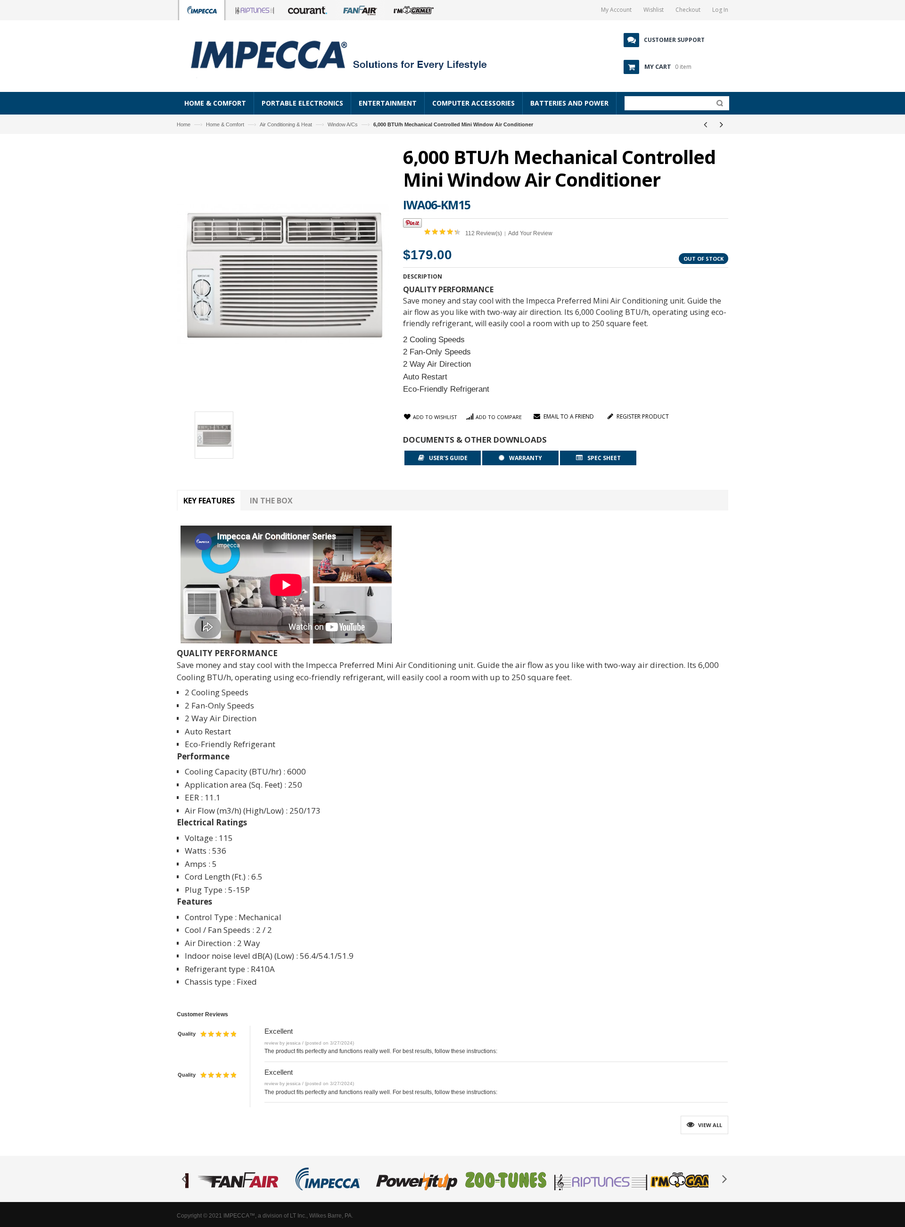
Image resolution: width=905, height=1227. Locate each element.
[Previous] (705, 124)
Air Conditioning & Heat (286, 124)
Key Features (209, 500)
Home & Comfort (225, 124)
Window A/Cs (343, 124)
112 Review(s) (483, 233)
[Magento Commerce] (349, 54)
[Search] (718, 105)
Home (183, 124)
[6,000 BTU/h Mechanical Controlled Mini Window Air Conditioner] (214, 436)
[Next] (721, 124)
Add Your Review (530, 233)
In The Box (271, 500)
